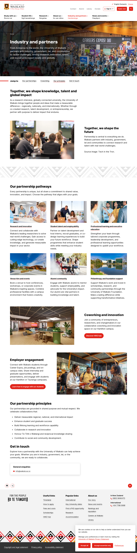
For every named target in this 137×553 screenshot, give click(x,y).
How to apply (48, 504)
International (70, 500)
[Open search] (131, 9)
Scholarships (48, 513)
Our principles (59, 81)
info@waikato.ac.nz (23, 471)
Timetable (47, 500)
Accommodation (72, 517)
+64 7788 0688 (119, 505)
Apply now (122, 9)
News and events (95, 504)
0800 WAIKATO (119, 498)
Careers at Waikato (95, 516)
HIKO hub (47, 517)
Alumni (81, 9)
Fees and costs (49, 508)
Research (69, 513)
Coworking (45, 81)
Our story (92, 500)
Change (130, 4)
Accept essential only (102, 545)
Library (89, 9)
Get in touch (74, 81)
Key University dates (74, 504)
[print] (7, 486)
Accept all (84, 545)
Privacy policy (36, 547)
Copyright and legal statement (16, 547)
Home (12, 34)
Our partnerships (29, 81)
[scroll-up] (130, 486)
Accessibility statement (54, 547)
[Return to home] (14, 7)
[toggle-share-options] (13, 486)
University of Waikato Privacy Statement (93, 539)
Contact (73, 9)
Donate (97, 9)
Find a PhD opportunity (75, 508)
